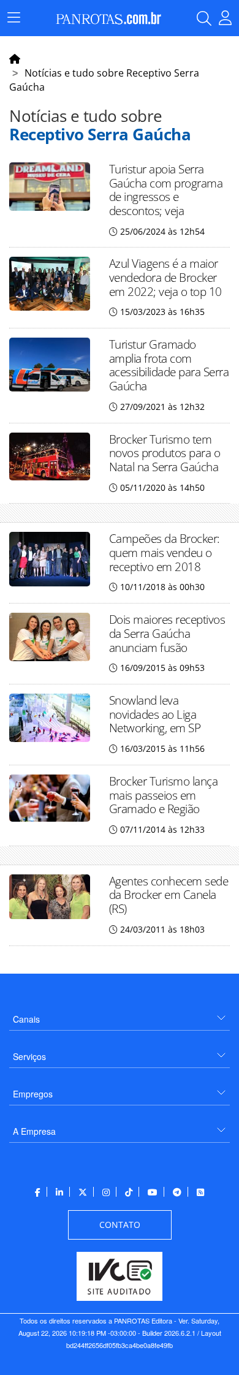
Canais (26, 1019)
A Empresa (34, 1131)
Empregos (33, 1094)
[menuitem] (119, 1014)
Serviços (29, 1056)
